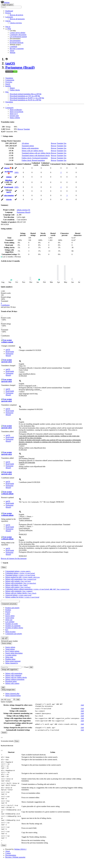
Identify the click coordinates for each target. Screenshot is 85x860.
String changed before (13, 695)
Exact (26, 667)
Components (9, 80)
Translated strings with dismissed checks (36, 155)
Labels (7, 614)
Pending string (10, 659)
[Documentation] (1, 136)
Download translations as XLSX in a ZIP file (25, 100)
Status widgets (15, 118)
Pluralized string (11, 681)
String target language (13, 661)
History (12, 88)
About (12, 50)
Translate (26, 129)
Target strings (10, 649)
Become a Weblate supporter (15, 857)
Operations (9, 102)
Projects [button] (8, 13)
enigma (9, 177)
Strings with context (12, 683)
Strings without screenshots (14, 679)
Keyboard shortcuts (16, 43)
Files (7, 92)
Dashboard (9, 11)
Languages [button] (9, 17)
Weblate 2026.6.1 (20, 849)
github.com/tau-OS (23, 210)
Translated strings (28, 146)
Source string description (14, 653)
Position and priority (12, 608)
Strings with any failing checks (32, 151)
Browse (20, 129)
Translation (9, 78)
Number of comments (12, 626)
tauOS (10, 63)
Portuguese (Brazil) (20, 67)
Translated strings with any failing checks (36, 153)
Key (6, 630)
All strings (25, 143)
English (21, 364)
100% (16, 172)
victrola (9, 199)
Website (12, 52)
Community (9, 108)
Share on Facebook (16, 112)
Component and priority (13, 634)
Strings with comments (13, 675)
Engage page (14, 116)
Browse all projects (16, 15)
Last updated (9, 622)
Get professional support (18, 37)
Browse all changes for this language (14, 558)
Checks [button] (8, 21)
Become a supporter (17, 48)
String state (9, 657)
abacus (7, 168)
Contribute (13, 46)
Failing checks (15, 90)
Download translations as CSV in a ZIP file (25, 96)
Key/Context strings (12, 651)
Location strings (10, 655)
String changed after (12, 693)
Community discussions (18, 35)
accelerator (9, 171)
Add (31, 667)
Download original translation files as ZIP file (25, 94)
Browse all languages (17, 19)
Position (8, 610)
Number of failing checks (14, 628)
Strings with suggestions (30, 148)
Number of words (11, 624)
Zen (65, 143)
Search (7, 84)
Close (16, 741)
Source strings (10, 647)
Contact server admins (17, 33)
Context (21, 372)
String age (8, 620)
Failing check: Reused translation (33, 160)
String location (10, 632)
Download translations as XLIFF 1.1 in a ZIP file (27, 98)
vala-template (9, 195)
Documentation (15, 41)
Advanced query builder (9, 641)
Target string (9, 618)
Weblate (7, 2)
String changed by (11, 663)
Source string (9, 616)
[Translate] (2, 168)
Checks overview (16, 23)
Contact (8, 853)
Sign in (7, 27)
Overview (8, 82)
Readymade (8, 187)
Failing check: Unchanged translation (35, 158)
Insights (8, 86)
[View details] (20, 348)
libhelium (8, 180)
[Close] (2, 737)
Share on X (14, 114)
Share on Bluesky (16, 110)
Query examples (6, 702)
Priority (8, 612)
